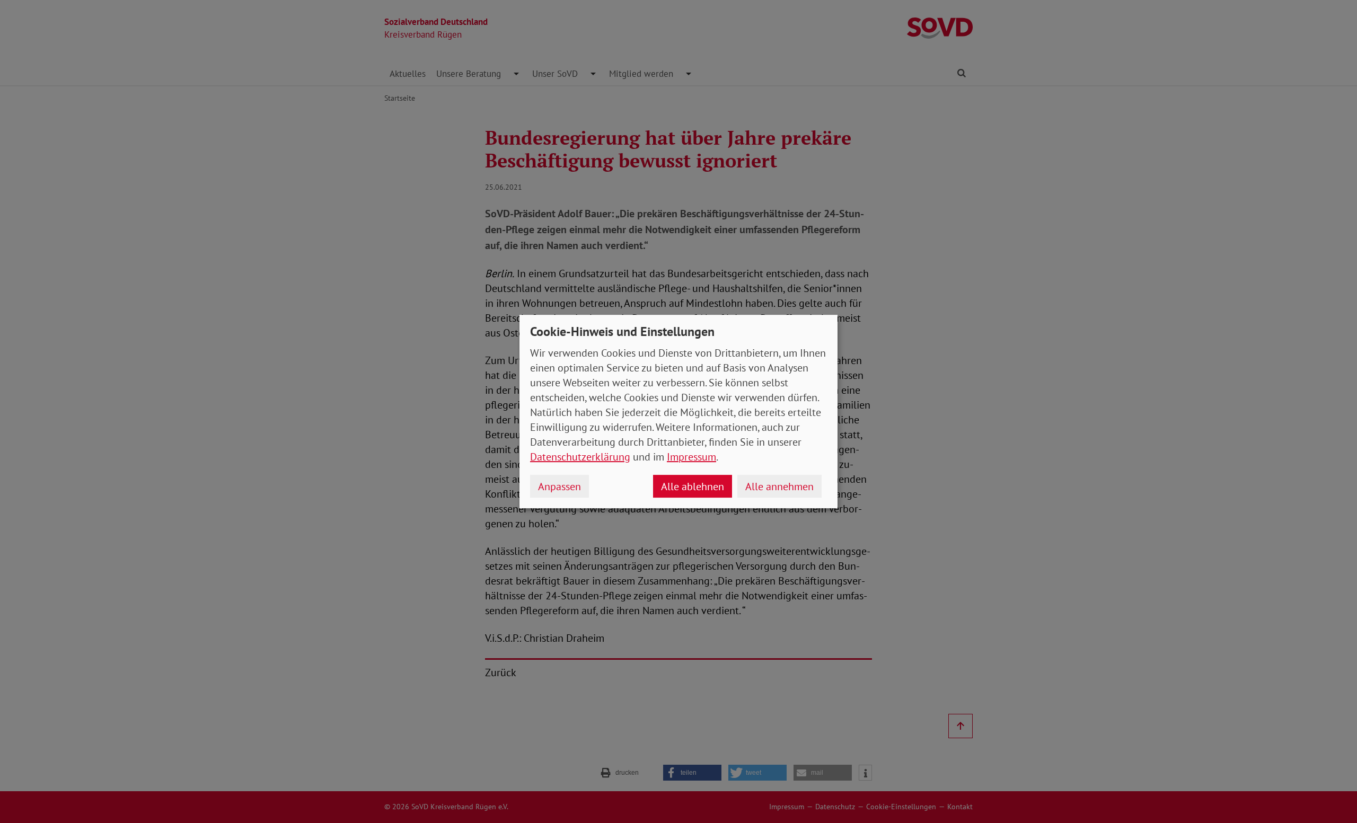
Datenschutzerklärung (580, 457)
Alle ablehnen (692, 486)
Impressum (691, 457)
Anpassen (559, 486)
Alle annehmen (779, 486)
